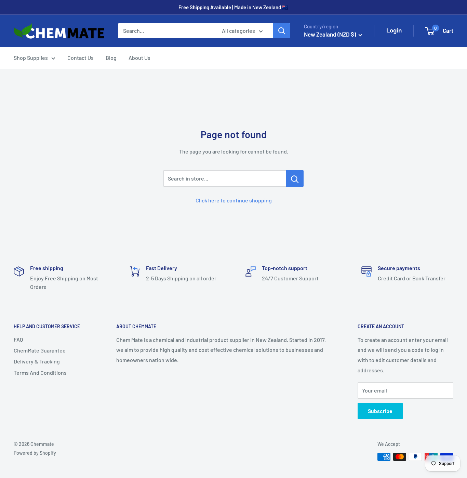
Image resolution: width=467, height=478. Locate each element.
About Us (139, 57)
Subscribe (380, 411)
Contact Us (80, 57)
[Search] (281, 30)
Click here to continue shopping (234, 200)
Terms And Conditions (40, 372)
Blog (111, 57)
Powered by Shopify (35, 453)
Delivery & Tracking (37, 361)
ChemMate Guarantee (40, 350)
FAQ (18, 339)
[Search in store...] (295, 178)
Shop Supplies (31, 57)
